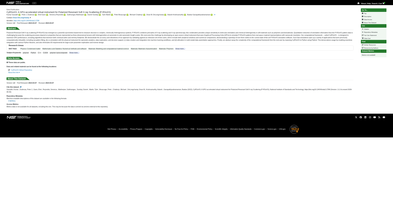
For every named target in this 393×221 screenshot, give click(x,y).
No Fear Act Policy (181, 129)
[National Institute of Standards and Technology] (21, 117)
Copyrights (149, 129)
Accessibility (123, 129)
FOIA (192, 129)
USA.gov (282, 129)
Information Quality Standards (241, 129)
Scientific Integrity (221, 129)
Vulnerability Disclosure (163, 129)
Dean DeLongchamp (21, 18)
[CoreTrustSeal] (294, 129)
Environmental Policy (204, 129)
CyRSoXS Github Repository (21, 70)
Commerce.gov (259, 129)
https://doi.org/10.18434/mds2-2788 (26, 20)
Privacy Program (136, 129)
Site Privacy (111, 129)
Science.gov (272, 129)
